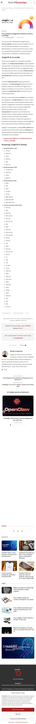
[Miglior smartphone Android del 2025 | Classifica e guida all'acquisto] (7, 590)
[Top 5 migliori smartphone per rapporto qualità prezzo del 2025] (7, 610)
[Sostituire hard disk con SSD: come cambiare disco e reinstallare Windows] (26, 546)
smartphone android (18, 313)
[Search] (34, 2)
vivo (27, 313)
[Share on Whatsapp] (23, 345)
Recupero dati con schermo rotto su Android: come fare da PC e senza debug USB (26, 575)
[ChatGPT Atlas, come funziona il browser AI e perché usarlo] (9, 546)
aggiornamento (6, 313)
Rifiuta (18, 714)
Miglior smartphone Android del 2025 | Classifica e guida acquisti (23, 589)
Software (11, 8)
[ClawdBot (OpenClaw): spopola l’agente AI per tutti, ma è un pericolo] (18, 406)
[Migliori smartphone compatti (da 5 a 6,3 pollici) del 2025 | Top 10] (7, 630)
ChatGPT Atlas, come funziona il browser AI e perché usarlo (9, 554)
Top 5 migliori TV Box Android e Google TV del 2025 (23, 618)
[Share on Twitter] (22, 345)
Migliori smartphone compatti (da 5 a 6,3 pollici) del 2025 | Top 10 (23, 629)
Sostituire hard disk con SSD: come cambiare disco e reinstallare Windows (26, 555)
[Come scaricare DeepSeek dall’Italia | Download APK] (9, 566)
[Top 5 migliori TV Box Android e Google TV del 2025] (7, 620)
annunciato (9, 41)
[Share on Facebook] (20, 345)
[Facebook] (14, 531)
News (7, 8)
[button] (4, 411)
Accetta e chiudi (18, 709)
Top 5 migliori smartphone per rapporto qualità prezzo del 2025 (23, 609)
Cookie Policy (11, 722)
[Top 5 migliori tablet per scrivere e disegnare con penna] (7, 600)
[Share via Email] (25, 345)
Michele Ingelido (10, 37)
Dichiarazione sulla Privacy (21, 722)
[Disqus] (18, 451)
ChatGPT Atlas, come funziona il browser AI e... (18, 648)
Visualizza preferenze (18, 719)
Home (3, 8)
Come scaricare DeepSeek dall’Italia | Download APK (8, 574)
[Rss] (22, 531)
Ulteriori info (24, 320)
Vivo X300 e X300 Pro (25, 127)
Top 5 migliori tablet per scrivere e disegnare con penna (23, 598)
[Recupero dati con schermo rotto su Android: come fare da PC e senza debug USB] (26, 566)
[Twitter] (18, 531)
